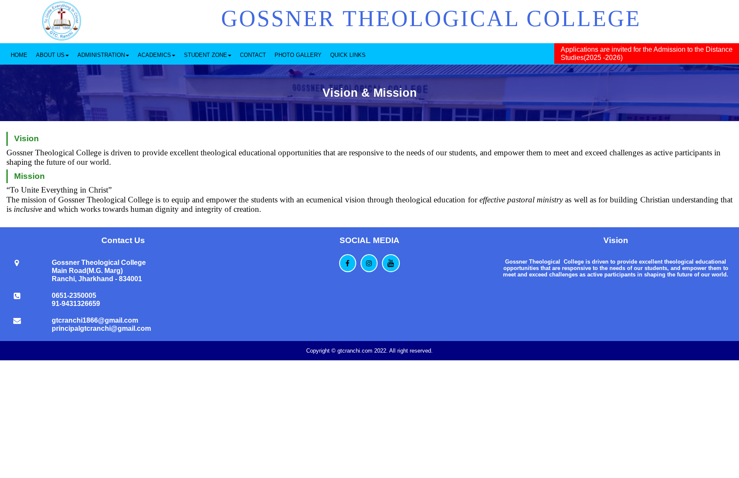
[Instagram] (369, 263)
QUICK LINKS (348, 55)
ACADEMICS (154, 55)
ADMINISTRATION (101, 55)
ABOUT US (50, 55)
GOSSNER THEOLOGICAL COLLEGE (431, 18)
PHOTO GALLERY (298, 55)
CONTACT (253, 55)
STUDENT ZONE (205, 55)
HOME (19, 55)
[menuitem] (19, 54)
